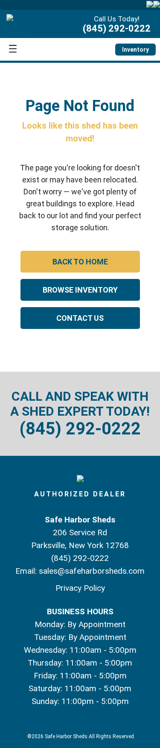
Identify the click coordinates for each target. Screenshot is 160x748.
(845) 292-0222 (117, 28)
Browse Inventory (80, 289)
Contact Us (80, 318)
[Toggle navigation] (13, 49)
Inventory (135, 49)
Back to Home (80, 261)
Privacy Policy (80, 588)
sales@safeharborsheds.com (92, 571)
